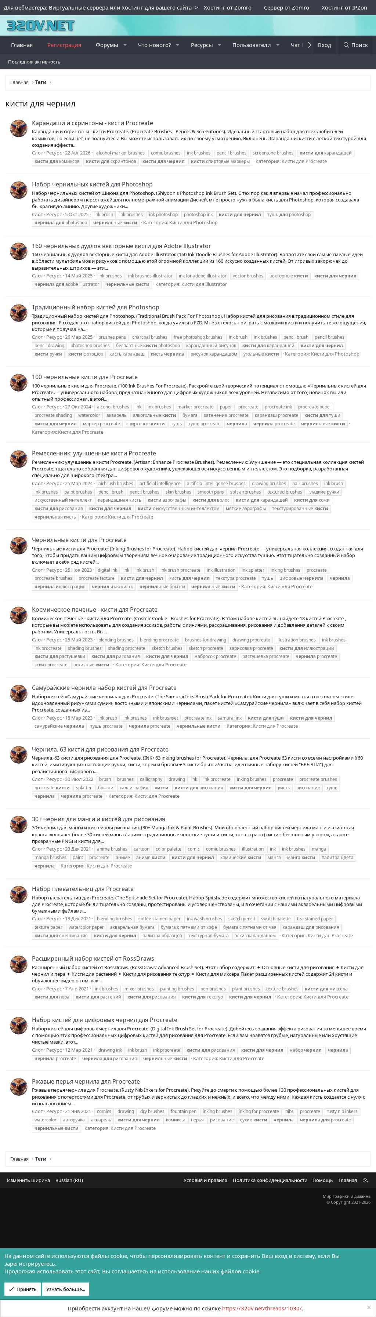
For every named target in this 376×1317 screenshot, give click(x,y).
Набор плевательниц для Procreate (83, 889)
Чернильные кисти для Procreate (79, 540)
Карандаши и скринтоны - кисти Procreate (92, 123)
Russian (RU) (69, 1180)
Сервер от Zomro (286, 7)
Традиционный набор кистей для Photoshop (95, 307)
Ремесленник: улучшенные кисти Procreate (94, 453)
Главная (22, 44)
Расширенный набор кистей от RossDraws (93, 958)
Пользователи (251, 44)
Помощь (322, 1180)
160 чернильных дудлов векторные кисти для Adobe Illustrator (121, 246)
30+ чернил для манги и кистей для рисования (98, 819)
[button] (125, 45)
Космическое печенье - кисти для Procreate (95, 609)
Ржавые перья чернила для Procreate (86, 1081)
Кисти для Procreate (304, 161)
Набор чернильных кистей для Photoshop (92, 184)
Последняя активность (34, 61)
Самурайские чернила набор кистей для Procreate (104, 688)
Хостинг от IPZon (344, 7)
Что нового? (154, 44)
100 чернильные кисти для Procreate (85, 377)
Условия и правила (205, 1180)
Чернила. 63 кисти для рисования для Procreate (100, 749)
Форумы (107, 44)
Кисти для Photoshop (193, 222)
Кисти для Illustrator (204, 284)
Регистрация (64, 44)
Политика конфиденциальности (270, 1180)
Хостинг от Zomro (228, 7)
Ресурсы (202, 44)
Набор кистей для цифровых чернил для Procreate (104, 1020)
